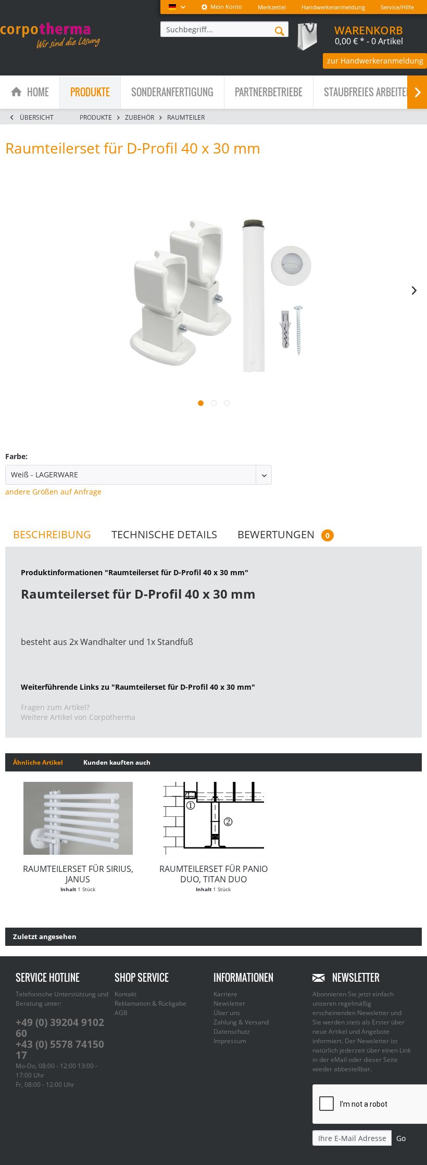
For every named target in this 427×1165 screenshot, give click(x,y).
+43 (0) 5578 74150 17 (60, 1049)
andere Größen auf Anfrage (53, 492)
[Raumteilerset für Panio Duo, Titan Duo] (213, 818)
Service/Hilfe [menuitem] (397, 7)
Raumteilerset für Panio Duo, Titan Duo (213, 874)
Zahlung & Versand (241, 1022)
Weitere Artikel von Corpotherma (78, 717)
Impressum (230, 1040)
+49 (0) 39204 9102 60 (60, 1028)
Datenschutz (232, 1031)
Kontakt (125, 994)
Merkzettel (272, 7)
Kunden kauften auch (116, 762)
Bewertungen (283, 534)
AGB (121, 1012)
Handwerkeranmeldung (333, 7)
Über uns (227, 1012)
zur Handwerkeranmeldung (375, 61)
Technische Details (164, 534)
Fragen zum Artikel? (55, 707)
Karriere (225, 994)
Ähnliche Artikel (38, 762)
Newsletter (229, 1003)
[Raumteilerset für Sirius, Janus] (78, 818)
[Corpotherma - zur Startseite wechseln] (50, 35)
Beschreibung (52, 534)
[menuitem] (221, 7)
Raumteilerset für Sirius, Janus (78, 874)
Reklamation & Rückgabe (150, 1003)
